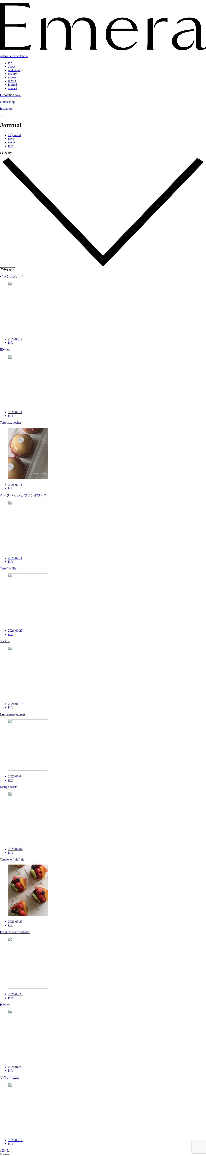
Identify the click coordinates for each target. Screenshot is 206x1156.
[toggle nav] (1, 116)
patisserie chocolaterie (14, 56)
